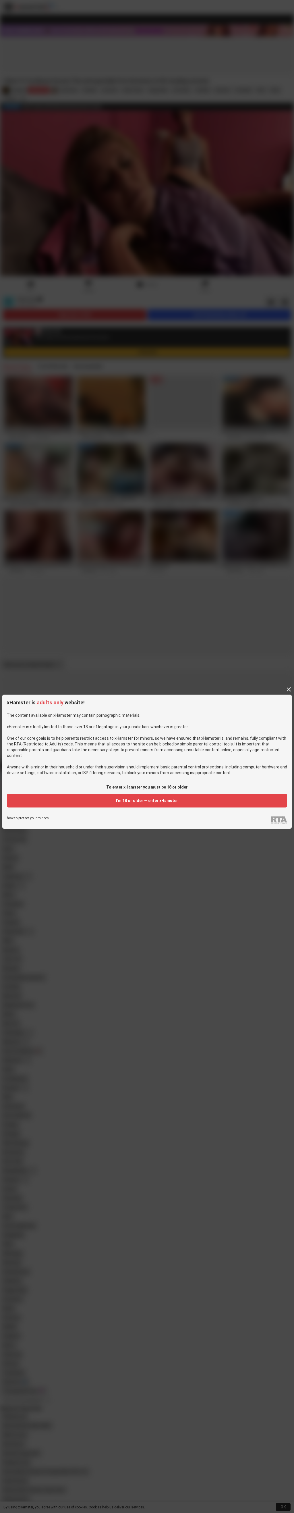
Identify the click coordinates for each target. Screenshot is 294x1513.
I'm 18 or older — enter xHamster (147, 800)
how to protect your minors (28, 818)
